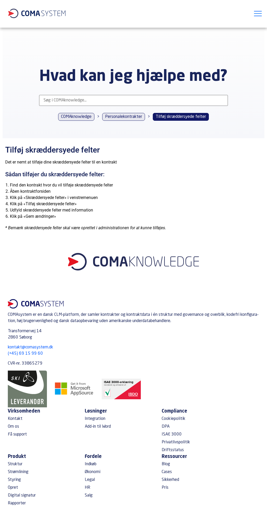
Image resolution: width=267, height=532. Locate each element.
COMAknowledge (76, 117)
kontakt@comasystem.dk (30, 347)
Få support (17, 434)
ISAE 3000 (172, 434)
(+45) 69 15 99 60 (25, 354)
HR (87, 488)
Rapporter (17, 503)
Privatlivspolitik (176, 442)
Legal (90, 480)
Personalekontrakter (123, 117)
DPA (165, 427)
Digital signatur (22, 495)
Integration (95, 419)
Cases (167, 472)
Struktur (15, 464)
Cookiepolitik (173, 419)
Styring (14, 480)
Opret (13, 488)
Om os (13, 427)
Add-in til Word (98, 427)
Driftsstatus (173, 450)
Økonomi (92, 472)
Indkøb (90, 464)
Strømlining (18, 472)
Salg (89, 495)
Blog (166, 464)
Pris (165, 488)
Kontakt (15, 419)
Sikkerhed (170, 480)
